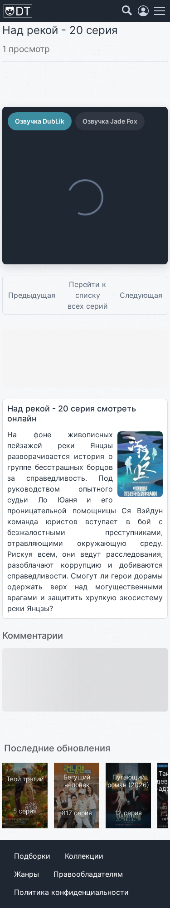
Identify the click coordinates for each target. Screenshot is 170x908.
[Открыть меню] (159, 11)
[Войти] (143, 10)
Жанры (26, 874)
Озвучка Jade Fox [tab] (110, 121)
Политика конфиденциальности (71, 892)
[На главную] (18, 11)
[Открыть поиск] (127, 11)
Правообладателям (88, 874)
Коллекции (84, 855)
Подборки (32, 855)
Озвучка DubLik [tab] (39, 121)
